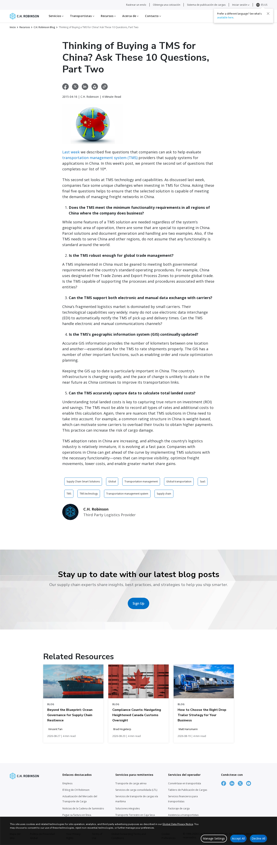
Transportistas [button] (81, 16)
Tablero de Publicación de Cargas (187, 790)
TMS (69, 493)
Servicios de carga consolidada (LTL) (136, 790)
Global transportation (178, 481)
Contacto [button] (152, 16)
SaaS (202, 481)
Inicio (13, 27)
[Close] (268, 13)
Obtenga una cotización (166, 4)
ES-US (264, 4)
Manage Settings (214, 838)
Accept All (238, 838)
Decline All (258, 838)
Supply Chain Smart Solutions (83, 481)
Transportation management (141, 481)
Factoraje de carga (179, 808)
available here (225, 17)
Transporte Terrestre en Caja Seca (135, 815)
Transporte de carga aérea (130, 783)
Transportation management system (127, 493)
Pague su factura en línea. (77, 815)
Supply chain (164, 493)
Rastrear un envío (136, 4)
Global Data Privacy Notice (177, 824)
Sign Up (138, 603)
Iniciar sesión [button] (240, 4)
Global (112, 481)
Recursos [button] (107, 16)
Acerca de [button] (129, 16)
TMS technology (89, 493)
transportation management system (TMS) (99, 157)
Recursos (24, 27)
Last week (71, 152)
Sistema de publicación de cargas (206, 4)
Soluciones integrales (127, 808)
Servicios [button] (55, 16)
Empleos (67, 783)
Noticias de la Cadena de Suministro (83, 808)
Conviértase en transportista (184, 783)
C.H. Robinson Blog (44, 27)
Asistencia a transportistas (183, 815)
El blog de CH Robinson (75, 790)
